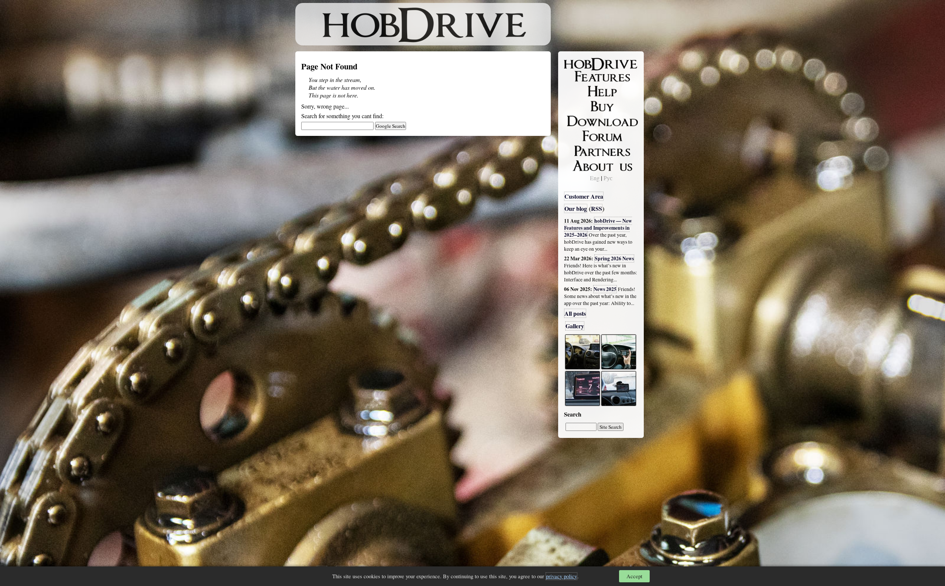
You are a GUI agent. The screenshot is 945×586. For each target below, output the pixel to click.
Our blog (575, 208)
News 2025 (605, 289)
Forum (577, 134)
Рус (608, 178)
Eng (594, 178)
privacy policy (561, 576)
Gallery (575, 326)
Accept (634, 576)
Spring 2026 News (614, 258)
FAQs (576, 90)
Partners (579, 149)
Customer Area (583, 196)
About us (580, 164)
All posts (575, 313)
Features (579, 76)
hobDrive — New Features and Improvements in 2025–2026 (598, 228)
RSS (596, 208)
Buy (574, 105)
